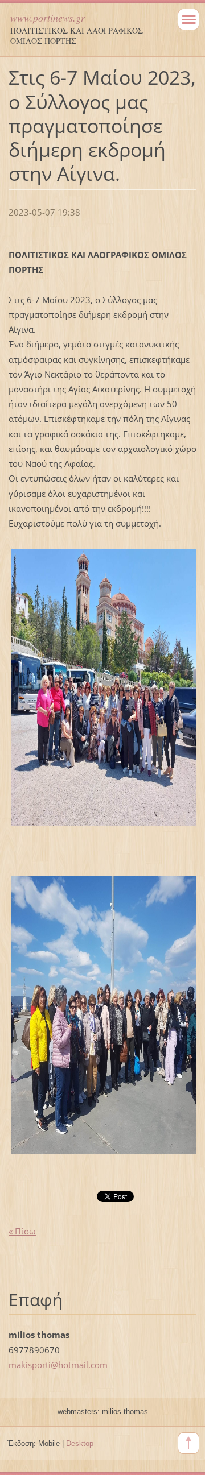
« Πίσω (22, 1231)
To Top (188, 1443)
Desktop (79, 1443)
